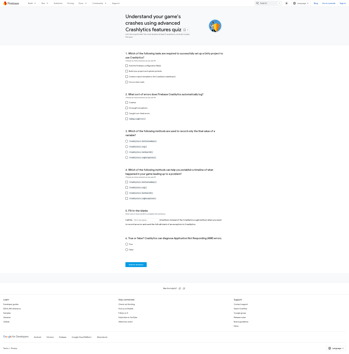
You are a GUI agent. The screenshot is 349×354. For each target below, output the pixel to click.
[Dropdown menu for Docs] (86, 3)
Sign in (343, 3)
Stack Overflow (240, 308)
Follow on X (123, 313)
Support (116, 3)
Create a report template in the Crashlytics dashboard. (152, 76)
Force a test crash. (137, 82)
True (131, 244)
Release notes (240, 317)
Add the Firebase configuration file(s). (145, 65)
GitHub (6, 321)
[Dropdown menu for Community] (106, 3)
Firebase (62, 337)
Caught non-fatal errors (139, 113)
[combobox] (268, 3)
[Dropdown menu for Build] (36, 3)
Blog (316, 3)
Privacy (14, 348)
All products (102, 337)
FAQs (236, 326)
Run (43, 3)
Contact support (241, 304)
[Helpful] (180, 288)
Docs (81, 3)
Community (97, 3)
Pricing (70, 3)
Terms (5, 348)
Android (37, 337)
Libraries (6, 317)
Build (30, 3)
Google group (240, 313)
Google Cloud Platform (81, 337)
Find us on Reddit (125, 308)
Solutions (58, 3)
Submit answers (136, 264)
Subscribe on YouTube (127, 317)
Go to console (328, 3)
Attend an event (125, 321)
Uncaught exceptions (138, 108)
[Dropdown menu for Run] (48, 3)
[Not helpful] (184, 288)
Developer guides (10, 304)
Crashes (132, 102)
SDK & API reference (12, 308)
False (131, 249)
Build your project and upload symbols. (145, 71)
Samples (7, 313)
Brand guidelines (241, 321)
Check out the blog (126, 304)
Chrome (50, 337)
